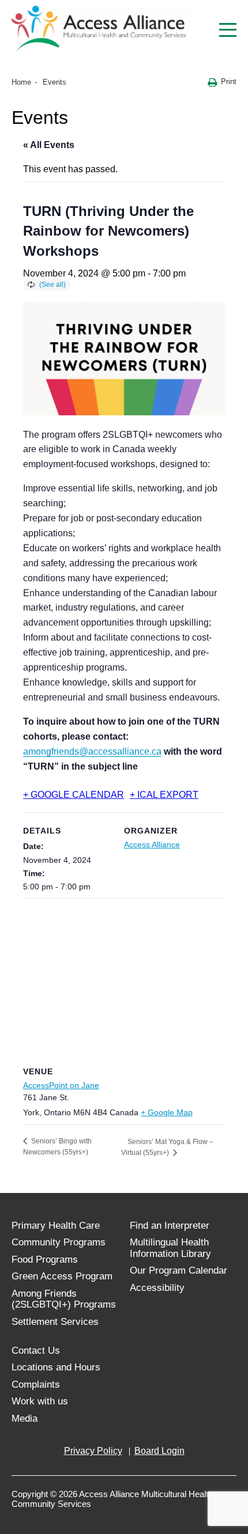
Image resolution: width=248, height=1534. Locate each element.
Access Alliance (152, 844)
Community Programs (59, 1242)
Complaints (36, 1384)
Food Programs (45, 1259)
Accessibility (157, 1287)
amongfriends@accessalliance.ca (92, 751)
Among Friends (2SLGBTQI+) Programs (64, 1299)
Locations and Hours (56, 1367)
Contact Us (36, 1350)
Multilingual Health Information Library (170, 1248)
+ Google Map (167, 1112)
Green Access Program (62, 1276)
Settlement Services (55, 1321)
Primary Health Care (56, 1225)
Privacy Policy (93, 1451)
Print (228, 81)
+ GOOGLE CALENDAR (73, 795)
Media (24, 1418)
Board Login (159, 1451)
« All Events (48, 145)
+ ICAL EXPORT (164, 795)
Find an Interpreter (169, 1225)
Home (21, 82)
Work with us (40, 1401)
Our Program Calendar (178, 1270)
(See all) (52, 285)
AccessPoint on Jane (61, 1085)
